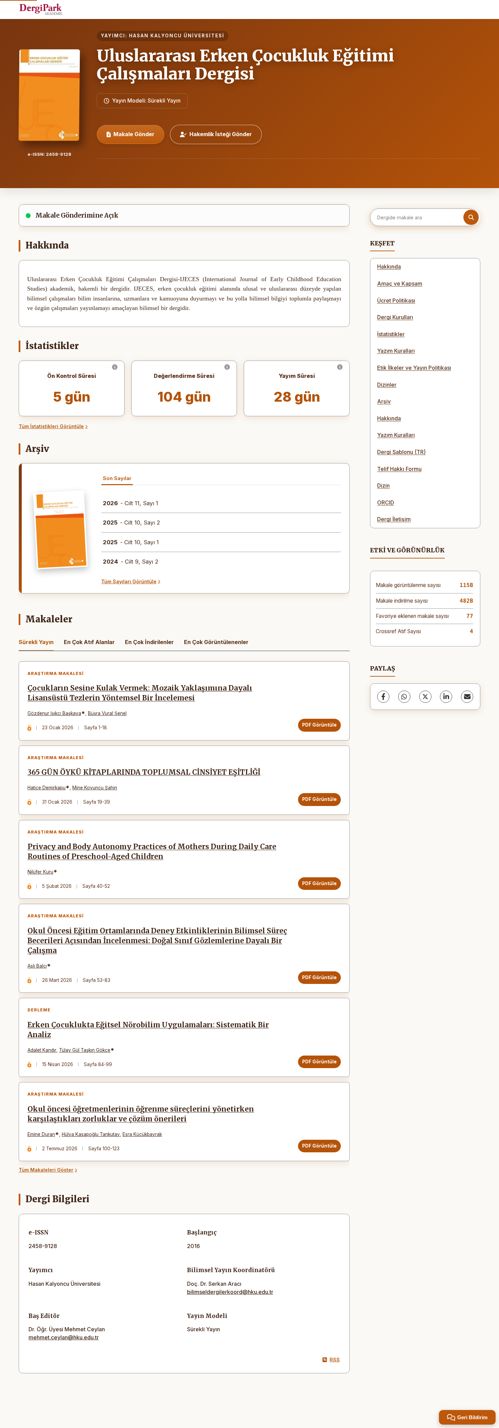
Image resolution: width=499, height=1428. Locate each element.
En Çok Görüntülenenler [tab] (216, 642)
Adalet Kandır (41, 1050)
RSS (335, 1359)
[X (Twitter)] (425, 697)
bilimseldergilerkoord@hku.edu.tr (230, 1291)
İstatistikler (391, 334)
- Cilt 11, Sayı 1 (130, 503)
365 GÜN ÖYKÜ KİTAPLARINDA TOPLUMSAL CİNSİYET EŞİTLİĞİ (143, 772)
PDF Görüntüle (319, 725)
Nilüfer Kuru (40, 872)
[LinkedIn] (446, 697)
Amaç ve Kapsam (399, 283)
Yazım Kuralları (396, 350)
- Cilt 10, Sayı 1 (131, 542)
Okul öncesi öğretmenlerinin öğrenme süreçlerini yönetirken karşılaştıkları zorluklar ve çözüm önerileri (140, 1114)
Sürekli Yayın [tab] (36, 642)
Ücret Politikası (396, 300)
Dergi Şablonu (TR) (401, 451)
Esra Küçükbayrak (142, 1134)
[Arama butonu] (471, 217)
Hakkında (389, 266)
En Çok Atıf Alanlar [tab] (89, 642)
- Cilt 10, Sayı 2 (131, 522)
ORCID (385, 502)
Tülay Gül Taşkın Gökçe (84, 1050)
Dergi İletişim (394, 519)
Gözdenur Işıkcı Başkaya (54, 713)
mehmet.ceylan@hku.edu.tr (64, 1337)
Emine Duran (41, 1134)
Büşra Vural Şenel (107, 713)
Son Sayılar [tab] (117, 478)
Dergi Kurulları (395, 317)
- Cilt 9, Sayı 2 (131, 561)
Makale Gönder (133, 134)
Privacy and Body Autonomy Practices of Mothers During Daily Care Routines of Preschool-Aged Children (151, 851)
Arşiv (384, 401)
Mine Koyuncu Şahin (94, 787)
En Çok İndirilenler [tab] (149, 642)
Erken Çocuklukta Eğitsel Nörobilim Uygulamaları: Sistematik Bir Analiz (148, 1030)
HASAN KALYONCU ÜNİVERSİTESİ (176, 35)
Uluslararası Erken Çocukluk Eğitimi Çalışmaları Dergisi (245, 64)
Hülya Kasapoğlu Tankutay (91, 1134)
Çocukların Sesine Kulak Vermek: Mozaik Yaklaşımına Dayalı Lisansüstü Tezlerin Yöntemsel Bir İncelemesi (139, 693)
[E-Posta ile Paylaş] (467, 697)
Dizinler (386, 384)
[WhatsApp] (404, 697)
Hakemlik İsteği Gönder (220, 134)
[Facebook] (383, 697)
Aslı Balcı (37, 966)
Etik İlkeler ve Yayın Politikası (414, 367)
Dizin (383, 485)
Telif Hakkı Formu (399, 468)
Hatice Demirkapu (46, 787)
